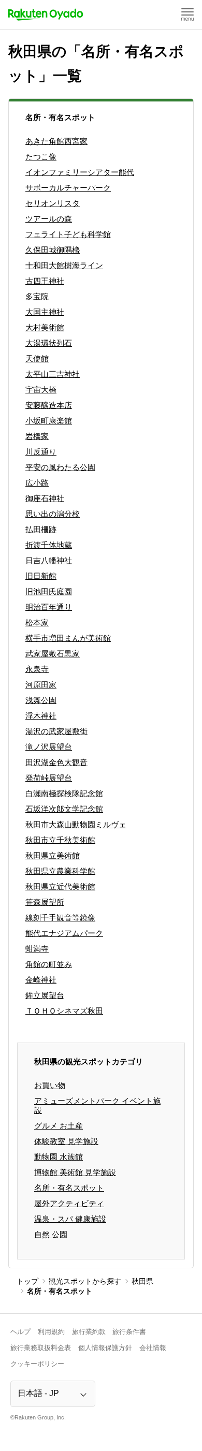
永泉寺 (37, 669)
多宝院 (37, 296)
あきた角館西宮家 (56, 141)
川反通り (40, 451)
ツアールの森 (48, 218)
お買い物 (49, 1085)
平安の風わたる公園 (60, 467)
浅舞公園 (40, 700)
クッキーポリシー (37, 1364)
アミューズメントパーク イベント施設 (97, 1105)
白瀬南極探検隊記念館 (64, 793)
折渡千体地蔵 (48, 544)
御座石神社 (44, 498)
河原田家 (40, 684)
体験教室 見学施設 (66, 1141)
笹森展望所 (44, 902)
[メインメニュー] (187, 14)
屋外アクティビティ (69, 1203)
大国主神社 (44, 311)
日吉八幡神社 (48, 560)
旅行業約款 (89, 1332)
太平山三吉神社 (52, 374)
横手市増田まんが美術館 (68, 638)
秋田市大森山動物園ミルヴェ (75, 824)
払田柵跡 (40, 529)
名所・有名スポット (69, 1187)
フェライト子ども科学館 (68, 234)
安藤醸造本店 (48, 405)
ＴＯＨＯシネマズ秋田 (64, 1010)
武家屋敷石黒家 (52, 653)
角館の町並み (48, 964)
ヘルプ (20, 1332)
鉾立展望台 (44, 995)
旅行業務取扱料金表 (40, 1348)
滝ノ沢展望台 (48, 746)
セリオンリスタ (52, 203)
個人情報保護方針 (105, 1348)
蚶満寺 (37, 948)
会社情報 (152, 1348)
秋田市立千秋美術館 (60, 840)
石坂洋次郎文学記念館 (64, 808)
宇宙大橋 (40, 389)
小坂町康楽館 (48, 420)
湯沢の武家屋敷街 (56, 731)
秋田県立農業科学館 (60, 871)
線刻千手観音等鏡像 (60, 917)
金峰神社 (40, 979)
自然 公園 (50, 1234)
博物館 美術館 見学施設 (75, 1172)
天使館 (37, 358)
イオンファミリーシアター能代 (79, 172)
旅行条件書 (129, 1332)
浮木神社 (40, 715)
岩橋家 (37, 436)
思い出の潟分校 (52, 513)
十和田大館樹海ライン (64, 265)
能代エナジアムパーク (64, 933)
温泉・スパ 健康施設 (70, 1218)
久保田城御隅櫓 (52, 249)
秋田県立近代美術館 (60, 886)
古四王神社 (44, 280)
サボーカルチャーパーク (68, 187)
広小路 (37, 482)
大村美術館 (44, 327)
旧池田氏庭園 (48, 591)
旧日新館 (40, 575)
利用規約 (51, 1332)
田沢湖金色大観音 (56, 762)
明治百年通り (48, 607)
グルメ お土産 (58, 1125)
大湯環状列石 (48, 343)
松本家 (37, 622)
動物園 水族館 (58, 1156)
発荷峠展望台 (48, 777)
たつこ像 (40, 156)
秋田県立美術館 (52, 855)
